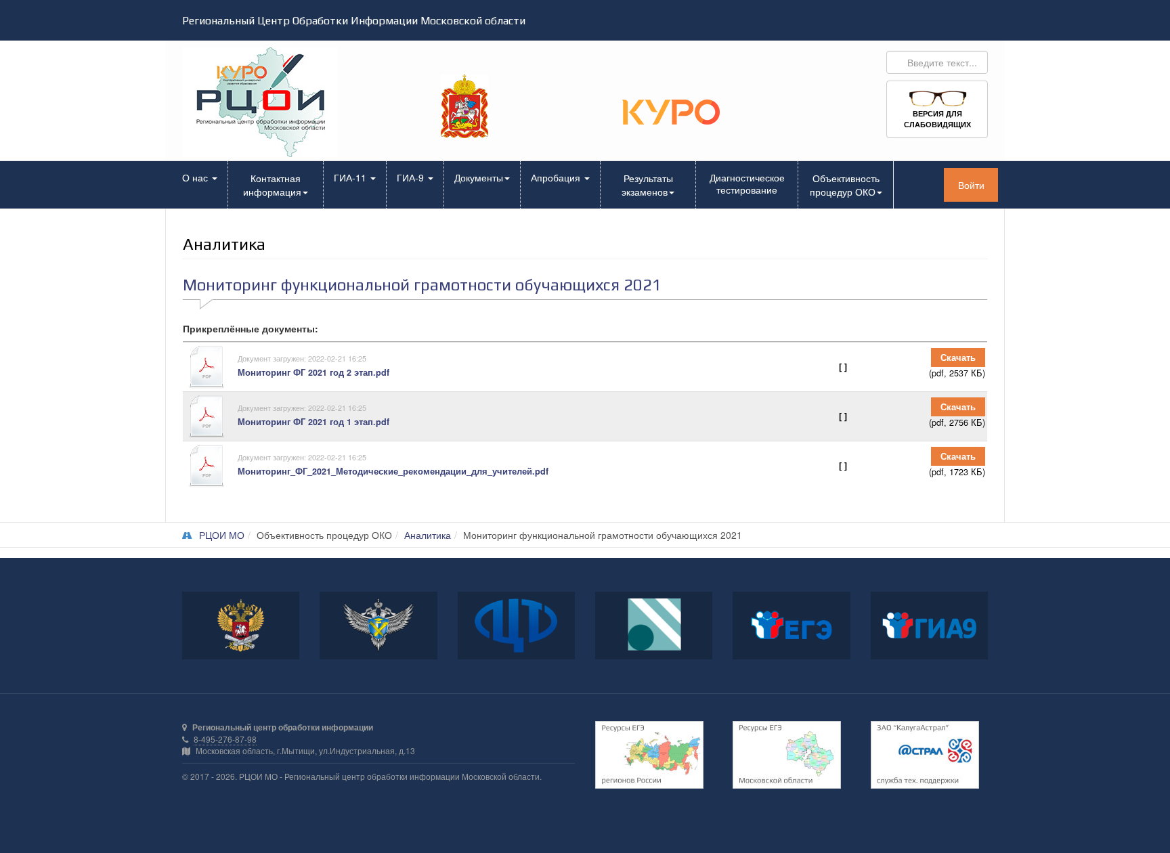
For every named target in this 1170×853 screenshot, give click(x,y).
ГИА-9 (412, 177)
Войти (971, 185)
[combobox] (937, 62)
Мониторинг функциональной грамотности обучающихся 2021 (422, 285)
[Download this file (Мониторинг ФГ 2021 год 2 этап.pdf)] (211, 367)
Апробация (557, 177)
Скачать (958, 357)
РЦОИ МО (221, 535)
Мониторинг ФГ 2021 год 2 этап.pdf (313, 372)
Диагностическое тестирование (747, 183)
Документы (478, 177)
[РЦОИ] (275, 102)
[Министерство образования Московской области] (464, 105)
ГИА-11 (351, 177)
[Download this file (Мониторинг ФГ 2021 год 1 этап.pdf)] (211, 416)
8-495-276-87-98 (225, 739)
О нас (196, 177)
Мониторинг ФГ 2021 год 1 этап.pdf (313, 422)
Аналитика (427, 535)
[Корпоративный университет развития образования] (671, 110)
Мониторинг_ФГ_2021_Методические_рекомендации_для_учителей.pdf (393, 471)
